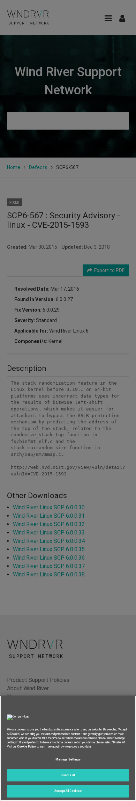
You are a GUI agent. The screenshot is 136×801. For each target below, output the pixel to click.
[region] (68, 748)
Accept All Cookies (67, 791)
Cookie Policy (26, 746)
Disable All (68, 775)
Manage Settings (67, 759)
